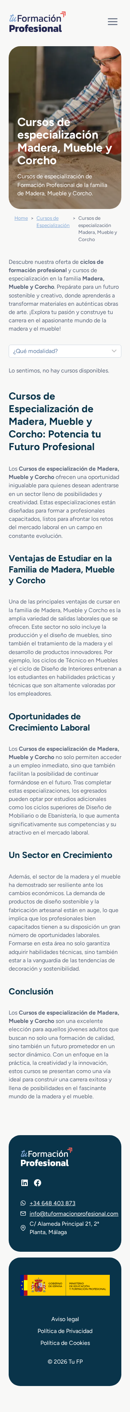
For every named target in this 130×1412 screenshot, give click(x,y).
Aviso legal (65, 1319)
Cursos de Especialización (53, 221)
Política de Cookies (65, 1342)
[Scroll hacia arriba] (111, 1373)
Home (21, 218)
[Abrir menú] (112, 21)
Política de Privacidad (65, 1331)
